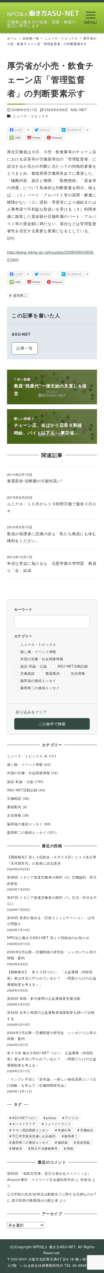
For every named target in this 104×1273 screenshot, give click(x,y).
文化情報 (14, 815)
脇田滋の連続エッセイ (25, 823)
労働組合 (86, 1130)
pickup (51, 1117)
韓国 (70, 1148)
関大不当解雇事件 (44, 1148)
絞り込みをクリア (31, 712)
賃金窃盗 (83, 1142)
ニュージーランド (58, 1123)
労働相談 (14, 798)
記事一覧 (24, 348)
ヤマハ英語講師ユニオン (30, 1130)
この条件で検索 (52, 723)
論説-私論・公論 (20, 781)
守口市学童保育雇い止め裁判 (33, 1136)
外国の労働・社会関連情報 (28, 772)
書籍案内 (14, 806)
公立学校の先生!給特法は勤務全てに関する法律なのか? (51, 1194)
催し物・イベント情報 (25, 764)
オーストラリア (24, 1123)
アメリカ (71, 1117)
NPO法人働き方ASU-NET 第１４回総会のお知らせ (50, 937)
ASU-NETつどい (24, 1117)
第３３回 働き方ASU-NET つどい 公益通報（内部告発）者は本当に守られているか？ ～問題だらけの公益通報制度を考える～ (52, 1058)
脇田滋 (63, 1142)
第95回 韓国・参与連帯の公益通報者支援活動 (44, 998)
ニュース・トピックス (31, 115)
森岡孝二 (19, 295)
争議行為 (64, 1130)
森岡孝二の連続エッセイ (26, 832)
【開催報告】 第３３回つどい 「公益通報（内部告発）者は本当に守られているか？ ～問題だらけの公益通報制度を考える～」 (52, 977)
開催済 (17, 1148)
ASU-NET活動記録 (22, 789)
